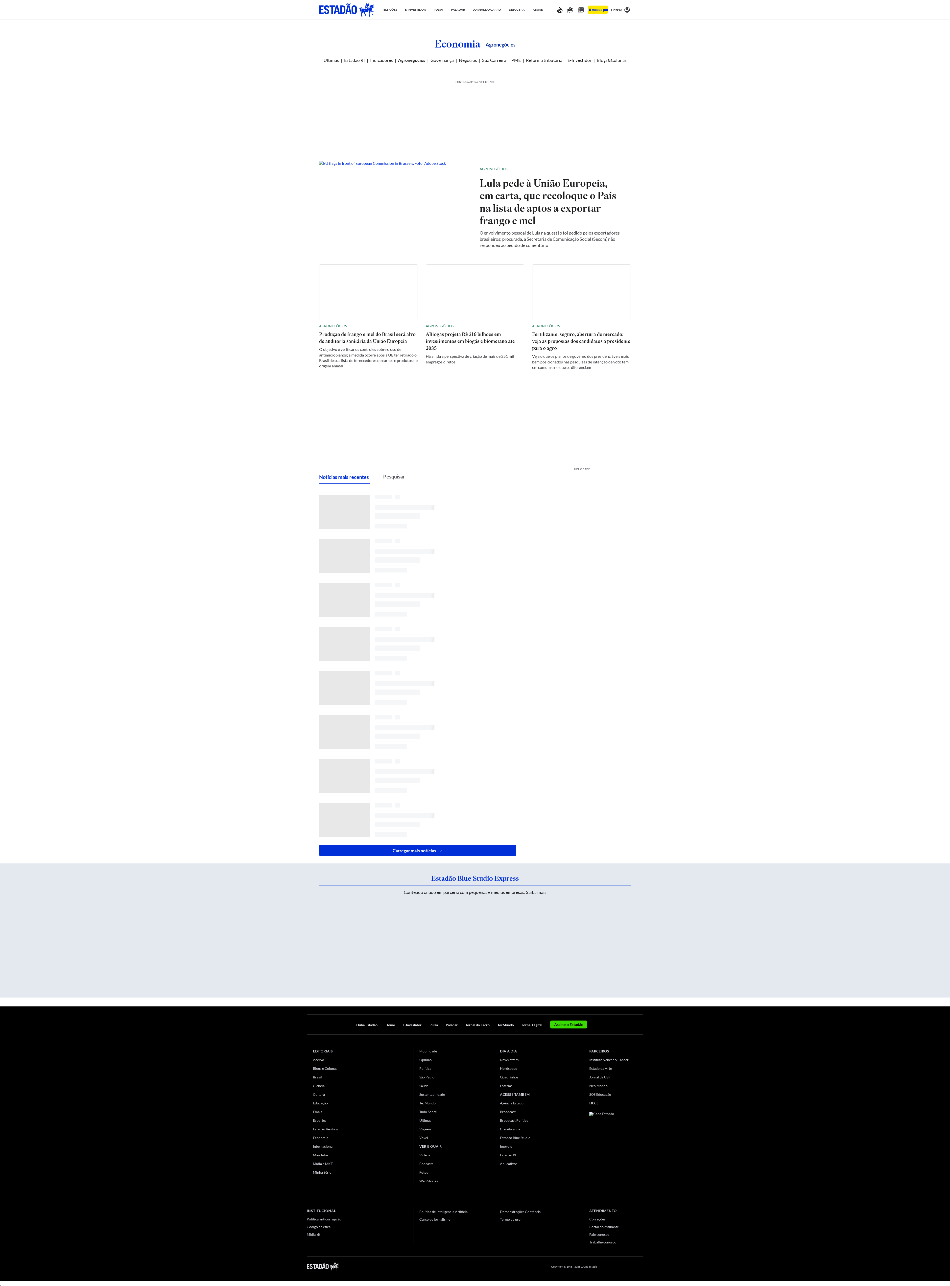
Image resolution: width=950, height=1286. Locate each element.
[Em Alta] (560, 10)
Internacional (323, 1146)
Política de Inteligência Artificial (444, 1212)
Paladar (452, 1025)
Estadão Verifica (325, 1129)
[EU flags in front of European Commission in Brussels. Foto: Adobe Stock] (395, 207)
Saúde (423, 1086)
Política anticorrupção (324, 1219)
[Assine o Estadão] (598, 9)
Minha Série (322, 1172)
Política (425, 1068)
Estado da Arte (600, 1068)
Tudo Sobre (428, 1112)
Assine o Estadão (568, 1024)
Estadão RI (354, 60)
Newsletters (509, 1060)
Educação (320, 1103)
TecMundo (506, 1025)
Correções (597, 1219)
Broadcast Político (514, 1120)
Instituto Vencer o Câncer (609, 1060)
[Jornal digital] (581, 10)
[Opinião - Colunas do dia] (570, 10)
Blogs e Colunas (325, 1068)
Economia (457, 44)
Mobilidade (428, 1051)
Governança (442, 60)
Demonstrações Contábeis (520, 1212)
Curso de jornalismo (435, 1219)
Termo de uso (510, 1219)
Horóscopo (508, 1068)
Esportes (319, 1120)
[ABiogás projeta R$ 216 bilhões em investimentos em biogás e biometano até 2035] (475, 292)
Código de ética (319, 1227)
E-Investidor (580, 60)
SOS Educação (600, 1094)
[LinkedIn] (641, 1266)
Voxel (423, 1138)
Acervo (318, 1060)
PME (516, 60)
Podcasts (426, 1164)
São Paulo (426, 1077)
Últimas (331, 60)
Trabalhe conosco (602, 1242)
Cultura (319, 1094)
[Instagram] (629, 1266)
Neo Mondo (598, 1086)
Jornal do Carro (478, 1025)
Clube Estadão (367, 1025)
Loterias (506, 1086)
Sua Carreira (494, 60)
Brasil (317, 1077)
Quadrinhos (509, 1077)
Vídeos (424, 1155)
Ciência (319, 1086)
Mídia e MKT (323, 1164)
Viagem (425, 1129)
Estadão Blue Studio (515, 1138)
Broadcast (508, 1112)
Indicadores (381, 60)
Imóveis (506, 1146)
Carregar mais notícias (414, 850)
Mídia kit (313, 1234)
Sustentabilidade (432, 1094)
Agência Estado (511, 1103)
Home (390, 1025)
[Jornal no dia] (609, 1145)
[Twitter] (617, 1266)
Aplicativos (508, 1164)
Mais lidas (320, 1155)
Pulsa (433, 1025)
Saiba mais (536, 892)
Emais (317, 1112)
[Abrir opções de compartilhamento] (619, 169)
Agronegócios (411, 60)
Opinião (425, 1060)
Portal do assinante (604, 1227)
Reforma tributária (544, 60)
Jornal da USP (600, 1077)
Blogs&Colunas (612, 60)
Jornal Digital (532, 1025)
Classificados (510, 1129)
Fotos (423, 1172)
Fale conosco (599, 1234)
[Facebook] (605, 1266)
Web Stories (428, 1181)
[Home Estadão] (346, 10)
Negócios (468, 60)
